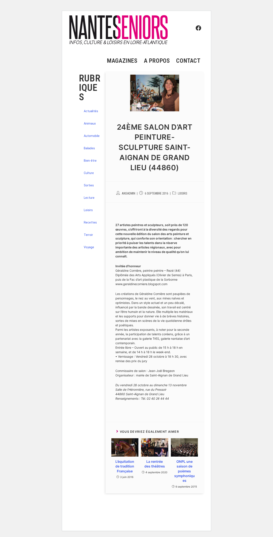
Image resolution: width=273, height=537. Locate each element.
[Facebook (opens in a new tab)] (197, 20)
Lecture (89, 197)
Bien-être (90, 160)
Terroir (88, 235)
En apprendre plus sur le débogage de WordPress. (103, 521)
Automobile (92, 136)
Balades (89, 148)
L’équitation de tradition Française (124, 466)
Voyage (89, 247)
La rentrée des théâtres (154, 463)
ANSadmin (128, 193)
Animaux (90, 123)
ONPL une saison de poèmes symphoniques (184, 471)
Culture (89, 173)
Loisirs (182, 193)
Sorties (89, 185)
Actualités (91, 111)
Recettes (90, 222)
